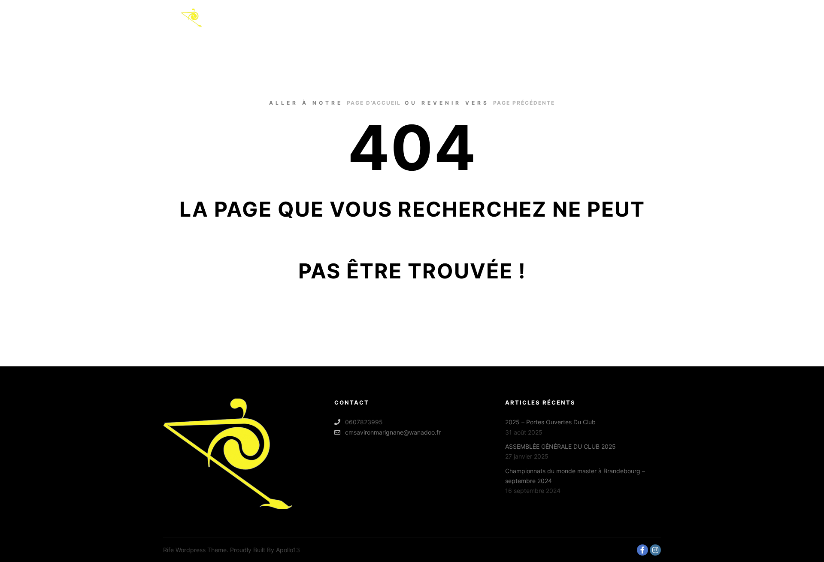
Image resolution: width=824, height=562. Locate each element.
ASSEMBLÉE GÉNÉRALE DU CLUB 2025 (560, 446)
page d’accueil (374, 103)
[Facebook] (642, 550)
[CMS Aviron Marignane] (191, 17)
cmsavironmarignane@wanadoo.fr (393, 432)
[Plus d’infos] (646, 17)
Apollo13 (288, 549)
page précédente (524, 103)
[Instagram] (655, 550)
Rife (168, 549)
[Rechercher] (631, 17)
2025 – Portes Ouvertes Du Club (550, 422)
